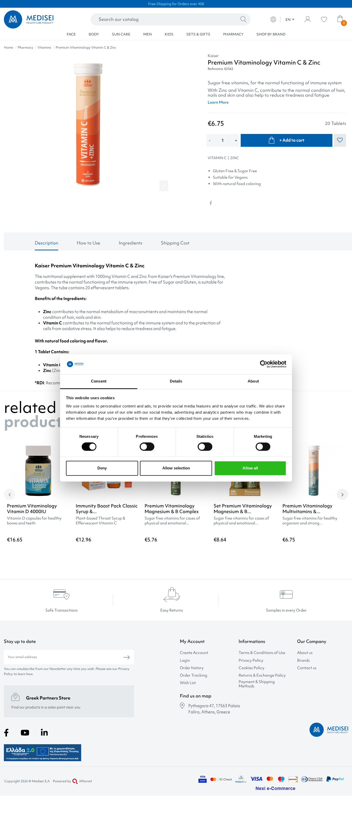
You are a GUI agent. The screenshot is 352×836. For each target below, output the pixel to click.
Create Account (194, 653)
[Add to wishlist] (341, 454)
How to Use (88, 243)
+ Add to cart (291, 140)
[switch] (147, 447)
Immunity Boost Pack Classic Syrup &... (107, 509)
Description (46, 243)
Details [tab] (176, 381)
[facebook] (6, 733)
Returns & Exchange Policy (262, 675)
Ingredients (130, 243)
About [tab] (253, 381)
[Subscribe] (126, 657)
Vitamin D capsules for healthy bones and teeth (34, 521)
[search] (243, 19)
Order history (192, 668)
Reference (215, 69)
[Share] (210, 203)
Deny (102, 468)
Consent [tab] (98, 381)
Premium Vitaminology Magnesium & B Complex (172, 509)
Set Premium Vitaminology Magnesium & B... (243, 509)
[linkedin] (44, 733)
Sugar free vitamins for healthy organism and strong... (309, 521)
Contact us (306, 668)
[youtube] (25, 733)
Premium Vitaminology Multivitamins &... (307, 509)
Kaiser (213, 55)
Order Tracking (193, 675)
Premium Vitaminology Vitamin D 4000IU (32, 509)
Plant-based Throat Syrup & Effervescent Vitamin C (100, 521)
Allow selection (176, 468)
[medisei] (37, 19)
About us (305, 653)
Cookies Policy (251, 668)
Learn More (218, 102)
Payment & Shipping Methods (257, 684)
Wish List (188, 683)
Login (185, 660)
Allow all (250, 468)
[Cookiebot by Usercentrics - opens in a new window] (263, 364)
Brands (303, 660)
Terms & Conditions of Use (262, 653)
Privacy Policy (251, 660)
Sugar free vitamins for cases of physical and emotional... (172, 521)
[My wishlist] (324, 19)
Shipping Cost (175, 243)
